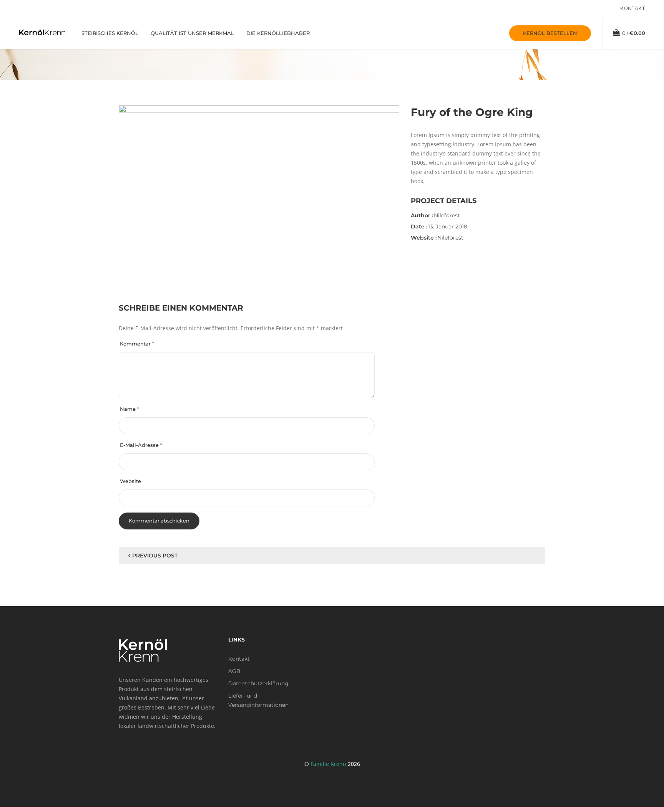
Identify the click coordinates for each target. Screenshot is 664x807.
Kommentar (137, 344)
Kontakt (632, 8)
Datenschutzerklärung (258, 683)
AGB (234, 671)
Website (130, 481)
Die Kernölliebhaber (278, 33)
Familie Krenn (328, 763)
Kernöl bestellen (550, 33)
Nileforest (450, 237)
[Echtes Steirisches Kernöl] (42, 31)
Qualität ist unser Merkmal (192, 33)
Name (129, 409)
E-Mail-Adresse (141, 445)
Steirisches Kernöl (109, 33)
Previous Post (155, 555)
